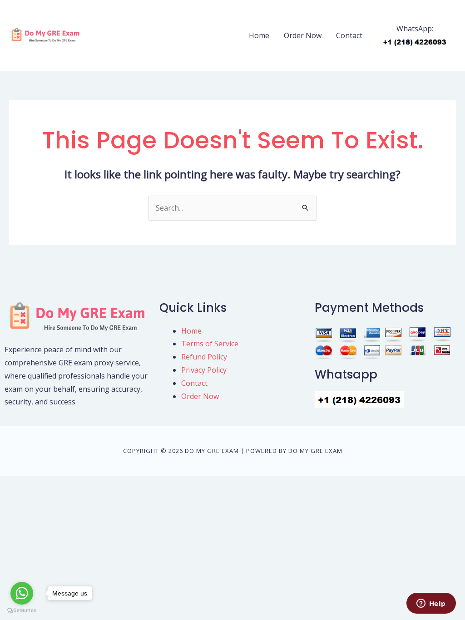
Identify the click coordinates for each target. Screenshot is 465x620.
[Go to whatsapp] (21, 593)
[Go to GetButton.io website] (21, 611)
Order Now (303, 35)
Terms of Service (209, 344)
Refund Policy (204, 357)
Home (259, 35)
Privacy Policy (204, 370)
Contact (349, 35)
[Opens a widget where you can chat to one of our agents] (431, 604)
